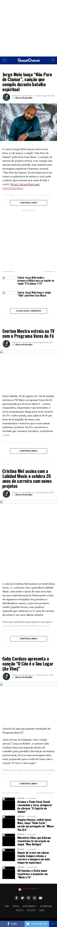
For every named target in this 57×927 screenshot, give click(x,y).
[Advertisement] (28, 28)
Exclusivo (31, 910)
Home (7, 906)
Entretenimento (29, 906)
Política (19, 910)
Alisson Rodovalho (23, 98)
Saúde (41, 910)
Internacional (46, 906)
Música (16, 906)
